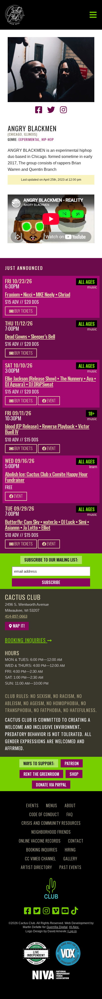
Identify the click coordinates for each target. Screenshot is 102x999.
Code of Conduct (44, 814)
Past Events (70, 867)
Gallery (70, 859)
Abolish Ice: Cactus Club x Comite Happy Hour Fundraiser (46, 476)
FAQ (70, 814)
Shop (74, 774)
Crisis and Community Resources (51, 823)
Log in (72, 931)
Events (32, 805)
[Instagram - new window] (63, 110)
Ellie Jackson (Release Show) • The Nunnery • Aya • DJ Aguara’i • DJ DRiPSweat (50, 381)
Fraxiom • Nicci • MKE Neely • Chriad (37, 294)
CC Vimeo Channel (40, 859)
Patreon (72, 763)
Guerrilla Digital (57, 927)
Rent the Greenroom (41, 774)
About (70, 805)
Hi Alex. (74, 927)
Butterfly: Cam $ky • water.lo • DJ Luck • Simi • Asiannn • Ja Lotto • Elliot (47, 524)
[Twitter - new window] (51, 110)
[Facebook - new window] (38, 110)
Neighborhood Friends (51, 832)
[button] (93, 15)
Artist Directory (36, 867)
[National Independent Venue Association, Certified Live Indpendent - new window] (36, 953)
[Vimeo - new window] (55, 911)
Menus (51, 805)
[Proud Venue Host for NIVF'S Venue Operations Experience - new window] (68, 953)
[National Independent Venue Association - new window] (51, 975)
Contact (75, 841)
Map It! (18, 626)
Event (51, 401)
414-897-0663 (16, 616)
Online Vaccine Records (40, 841)
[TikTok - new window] (74, 911)
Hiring (70, 850)
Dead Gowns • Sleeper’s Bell (30, 336)
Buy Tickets (23, 311)
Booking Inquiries (26, 640)
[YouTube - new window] (65, 911)
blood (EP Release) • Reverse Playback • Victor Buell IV (47, 428)
